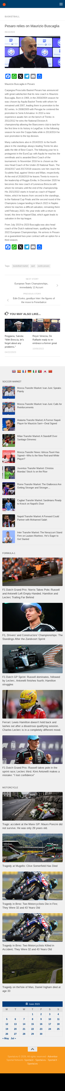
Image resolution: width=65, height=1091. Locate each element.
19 (7, 1029)
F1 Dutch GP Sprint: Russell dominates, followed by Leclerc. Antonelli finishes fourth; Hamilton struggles (31, 680)
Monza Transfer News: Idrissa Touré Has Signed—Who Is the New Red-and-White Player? (38, 455)
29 (32, 1034)
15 (32, 1024)
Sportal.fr (52, 1060)
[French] (24, 371)
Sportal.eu (40, 1060)
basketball (12, 16)
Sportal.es (32, 1063)
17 (49, 1024)
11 (58, 1019)
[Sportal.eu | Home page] (5, 4)
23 (41, 1029)
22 (32, 1029)
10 (49, 1019)
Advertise (52, 1056)
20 (15, 1029)
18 (58, 1024)
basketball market (20, 266)
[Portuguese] (40, 371)
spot (33, 266)
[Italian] (35, 371)
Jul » (13, 1038)
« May (5, 1038)
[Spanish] (19, 371)
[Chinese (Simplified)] (50, 371)
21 (24, 1029)
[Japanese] (45, 371)
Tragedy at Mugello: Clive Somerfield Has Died (29, 865)
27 (15, 1034)
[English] (14, 371)
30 (41, 1034)
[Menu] (61, 4)
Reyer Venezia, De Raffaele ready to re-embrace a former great (44, 339)
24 (49, 1029)
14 (24, 1024)
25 (58, 1029)
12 (7, 1024)
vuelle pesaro (43, 266)
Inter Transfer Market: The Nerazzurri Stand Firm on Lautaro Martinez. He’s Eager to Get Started (39, 535)
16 (41, 1024)
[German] (30, 371)
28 (24, 1034)
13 (15, 1024)
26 (7, 1034)
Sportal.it (28, 1060)
